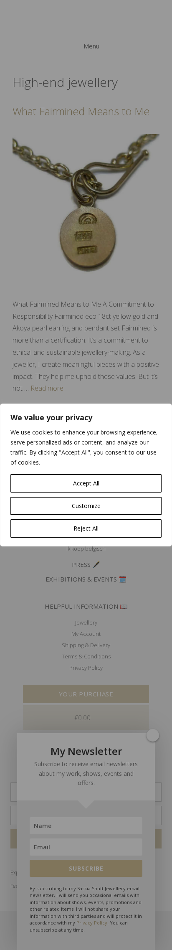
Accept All (86, 483)
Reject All (86, 528)
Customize (86, 506)
